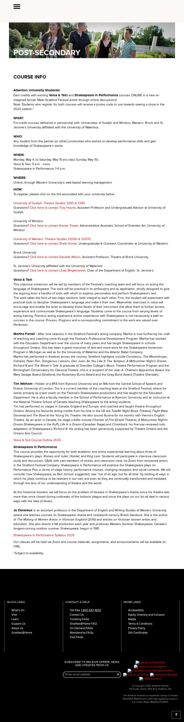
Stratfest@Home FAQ (83, 624)
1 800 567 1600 (91, 610)
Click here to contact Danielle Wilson (55, 257)
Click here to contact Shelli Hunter (53, 243)
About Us (17, 628)
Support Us (18, 624)
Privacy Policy (136, 628)
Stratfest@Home (21, 632)
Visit (14, 615)
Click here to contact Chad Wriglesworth (57, 270)
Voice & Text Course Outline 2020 (37, 440)
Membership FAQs (81, 632)
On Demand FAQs (81, 628)
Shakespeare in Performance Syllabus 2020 (43, 535)
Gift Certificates (138, 632)
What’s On (17, 610)
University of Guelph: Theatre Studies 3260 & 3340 (49, 203)
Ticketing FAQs (79, 619)
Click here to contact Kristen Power (54, 226)
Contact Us (77, 615)
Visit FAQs (76, 637)
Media (132, 619)
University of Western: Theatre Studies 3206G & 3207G (52, 239)
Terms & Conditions (140, 624)
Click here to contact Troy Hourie (53, 208)
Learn (15, 619)
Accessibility (136, 610)
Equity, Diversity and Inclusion (146, 615)
